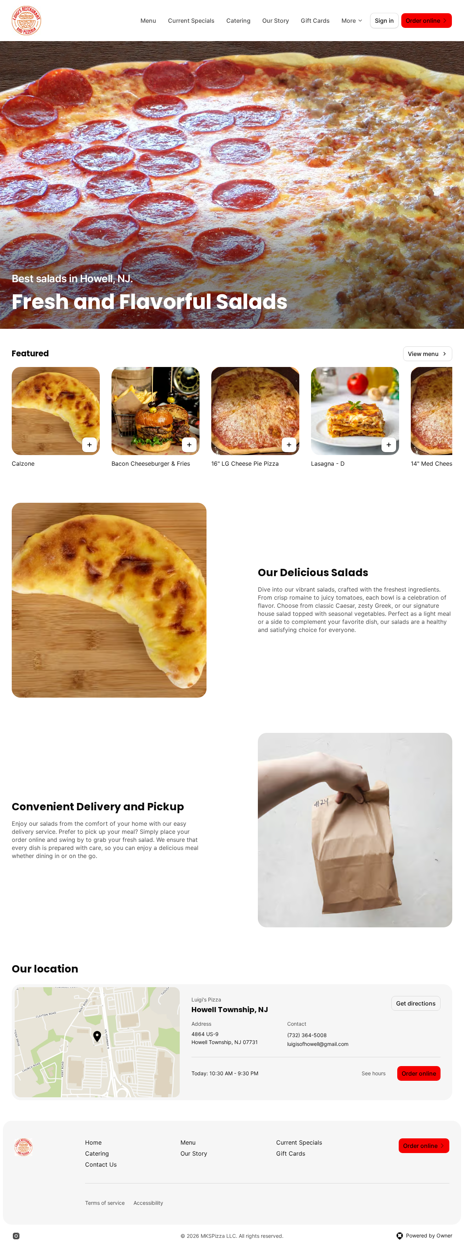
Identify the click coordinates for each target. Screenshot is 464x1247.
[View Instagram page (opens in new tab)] (16, 1236)
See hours (374, 1073)
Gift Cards (315, 20)
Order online (419, 1073)
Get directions (416, 1003)
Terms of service (105, 1203)
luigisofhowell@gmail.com (317, 1044)
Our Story (275, 20)
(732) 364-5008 (307, 1035)
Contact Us (101, 1164)
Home (93, 1142)
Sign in (384, 20)
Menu (148, 20)
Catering (238, 20)
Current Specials (191, 20)
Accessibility (148, 1203)
